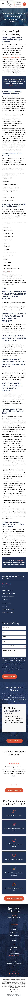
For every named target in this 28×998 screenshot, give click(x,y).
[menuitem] (14, 583)
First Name (5, 627)
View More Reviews (12, 790)
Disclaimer (14, 940)
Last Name (5, 632)
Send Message (8, 676)
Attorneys (14, 929)
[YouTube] (18, 973)
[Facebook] (9, 973)
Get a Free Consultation (12, 898)
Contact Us (14, 938)
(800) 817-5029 (14, 918)
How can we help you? (8, 650)
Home (14, 926)
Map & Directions (14, 955)
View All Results (13, 740)
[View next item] (16, 735)
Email (4, 641)
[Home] (13, 4)
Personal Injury (14, 932)
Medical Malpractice (14, 935)
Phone (4, 636)
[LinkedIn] (15, 973)
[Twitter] (12, 973)
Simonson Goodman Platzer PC (12, 57)
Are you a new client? (8, 645)
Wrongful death (7, 272)
